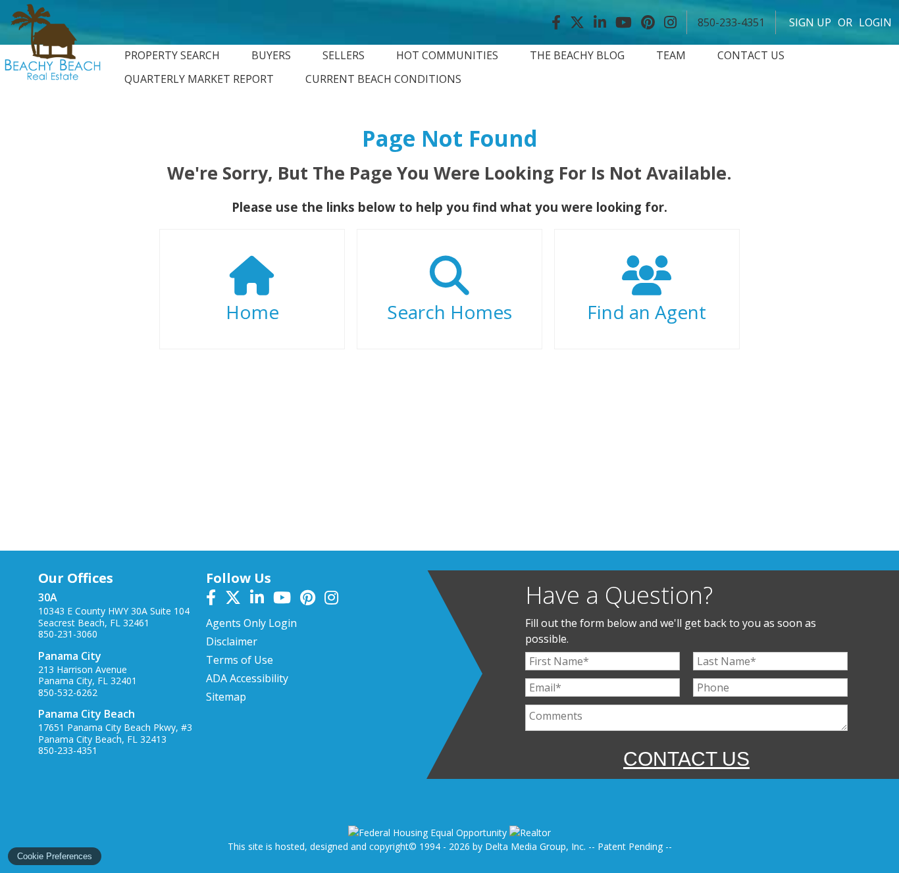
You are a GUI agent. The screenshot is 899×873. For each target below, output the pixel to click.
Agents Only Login (251, 623)
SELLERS (343, 55)
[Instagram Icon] (670, 22)
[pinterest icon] (312, 599)
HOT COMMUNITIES (447, 55)
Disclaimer (231, 641)
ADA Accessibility (247, 678)
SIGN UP (810, 22)
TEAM (671, 55)
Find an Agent (646, 311)
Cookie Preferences (54, 856)
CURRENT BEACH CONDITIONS (383, 79)
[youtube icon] (286, 599)
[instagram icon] (334, 599)
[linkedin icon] (261, 599)
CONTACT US (750, 55)
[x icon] (237, 599)
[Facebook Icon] (556, 22)
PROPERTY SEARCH (172, 55)
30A (47, 597)
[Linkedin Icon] (600, 22)
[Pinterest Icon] (648, 22)
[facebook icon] (215, 599)
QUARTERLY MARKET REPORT (199, 79)
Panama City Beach (86, 714)
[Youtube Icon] (623, 22)
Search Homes (449, 311)
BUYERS (271, 55)
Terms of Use (239, 660)
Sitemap (226, 696)
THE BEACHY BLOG (577, 55)
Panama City (69, 656)
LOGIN (875, 22)
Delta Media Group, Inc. (535, 846)
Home (252, 311)
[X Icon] (577, 22)
